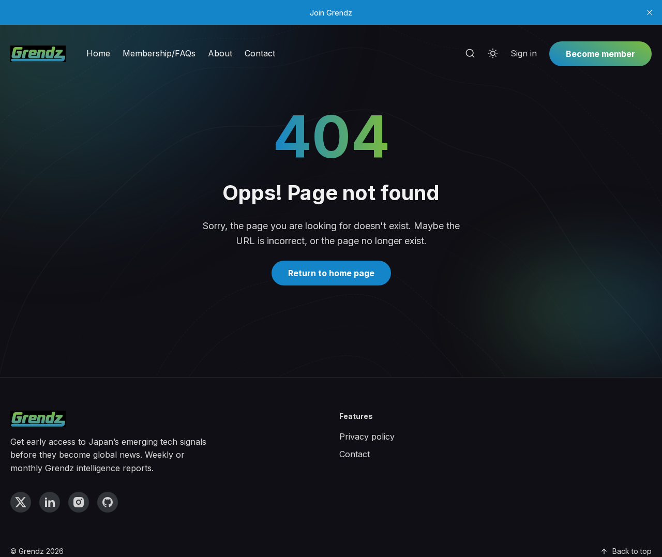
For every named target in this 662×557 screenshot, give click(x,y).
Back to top (632, 551)
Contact (260, 53)
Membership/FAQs (159, 53)
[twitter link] (20, 502)
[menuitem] (98, 54)
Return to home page (331, 273)
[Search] (470, 53)
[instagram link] (78, 502)
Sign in (523, 53)
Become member (600, 54)
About (220, 53)
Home (98, 53)
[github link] (107, 502)
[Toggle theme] (493, 53)
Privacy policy (367, 436)
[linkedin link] (49, 502)
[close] (649, 12)
